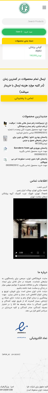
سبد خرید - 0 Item (24, 31)
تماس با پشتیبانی (24, 98)
